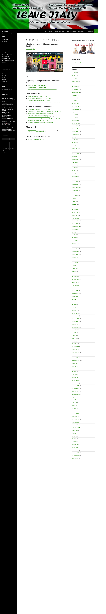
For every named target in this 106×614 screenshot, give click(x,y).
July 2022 (74, 137)
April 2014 (74, 408)
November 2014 (76, 388)
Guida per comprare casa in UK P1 (37, 87)
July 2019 (74, 232)
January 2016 (75, 349)
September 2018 (76, 260)
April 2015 (74, 374)
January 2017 (75, 316)
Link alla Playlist (30, 49)
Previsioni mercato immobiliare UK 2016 (39, 117)
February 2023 (75, 123)
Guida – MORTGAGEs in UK (37, 132)
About (45, 31)
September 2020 (76, 193)
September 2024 (76, 92)
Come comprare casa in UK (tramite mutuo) (39, 98)
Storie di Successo (6, 52)
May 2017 (74, 304)
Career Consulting (59, 31)
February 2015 (75, 380)
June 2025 (74, 84)
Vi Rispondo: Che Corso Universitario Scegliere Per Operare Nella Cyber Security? (8, 104)
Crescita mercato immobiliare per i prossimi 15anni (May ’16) (44, 118)
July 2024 (74, 98)
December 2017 (75, 285)
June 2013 (74, 436)
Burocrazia (4, 64)
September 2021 (76, 159)
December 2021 (75, 151)
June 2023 (74, 114)
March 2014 (75, 411)
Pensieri (4, 79)
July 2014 (74, 399)
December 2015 (75, 352)
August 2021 (75, 162)
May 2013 (74, 439)
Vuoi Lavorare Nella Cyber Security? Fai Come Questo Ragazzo (7, 109)
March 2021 (75, 176)
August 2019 (75, 229)
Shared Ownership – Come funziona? (37, 96)
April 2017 (74, 307)
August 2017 (75, 296)
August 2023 (75, 112)
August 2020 (75, 195)
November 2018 (76, 254)
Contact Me (90, 31)
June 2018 (74, 268)
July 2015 (74, 366)
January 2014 (75, 416)
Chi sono (51, 31)
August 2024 (75, 95)
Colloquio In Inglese (71, 31)
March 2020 (75, 209)
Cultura (3, 77)
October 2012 (75, 458)
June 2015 (74, 369)
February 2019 (75, 246)
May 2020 (74, 204)
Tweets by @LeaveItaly (77, 62)
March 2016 (75, 343)
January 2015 (75, 383)
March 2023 (75, 120)
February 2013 (75, 447)
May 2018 (74, 271)
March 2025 (75, 86)
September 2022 (76, 134)
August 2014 (75, 397)
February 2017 (75, 313)
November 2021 (76, 153)
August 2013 (75, 430)
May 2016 (74, 338)
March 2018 (75, 276)
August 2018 (75, 262)
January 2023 (75, 126)
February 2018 (75, 279)
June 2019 (74, 235)
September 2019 (76, 226)
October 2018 (75, 257)
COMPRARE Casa (6, 58)
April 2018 (74, 274)
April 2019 (74, 240)
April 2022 (74, 145)
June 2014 (74, 402)
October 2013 (75, 425)
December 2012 (75, 452)
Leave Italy (5, 31)
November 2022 (76, 131)
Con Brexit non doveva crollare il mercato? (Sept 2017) (42, 122)
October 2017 (75, 290)
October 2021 (75, 156)
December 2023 (75, 106)
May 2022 (74, 142)
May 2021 (74, 170)
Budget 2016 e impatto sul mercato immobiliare (40, 113)
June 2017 (74, 302)
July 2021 (74, 165)
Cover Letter (4, 41)
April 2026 (74, 78)
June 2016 (74, 335)
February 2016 (75, 346)
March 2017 (75, 310)
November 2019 (76, 221)
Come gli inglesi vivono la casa (36, 139)
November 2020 (76, 187)
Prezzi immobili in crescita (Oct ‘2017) (38, 120)
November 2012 (76, 455)
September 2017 (76, 293)
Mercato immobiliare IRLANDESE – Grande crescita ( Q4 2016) (44, 111)
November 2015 (76, 355)
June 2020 (74, 201)
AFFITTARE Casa (5, 56)
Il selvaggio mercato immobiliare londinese (39, 115)
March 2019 (75, 243)
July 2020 (74, 198)
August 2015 (75, 363)
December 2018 (75, 251)
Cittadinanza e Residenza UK (8, 60)
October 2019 (75, 223)
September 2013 (76, 427)
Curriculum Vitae (5, 43)
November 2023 (76, 109)
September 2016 (76, 327)
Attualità (4, 72)
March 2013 (75, 444)
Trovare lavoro (5, 39)
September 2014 (76, 394)
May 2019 (74, 237)
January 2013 (75, 450)
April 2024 (74, 100)
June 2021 (74, 167)
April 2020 (74, 207)
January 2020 (75, 215)
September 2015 (76, 360)
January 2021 (75, 181)
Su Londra (4, 75)
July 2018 (74, 265)
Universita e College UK (7, 54)
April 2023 (74, 117)
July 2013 (74, 433)
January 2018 (75, 282)
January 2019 (75, 248)
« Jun (4, 152)
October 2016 (75, 324)
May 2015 (74, 371)
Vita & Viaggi (4, 81)
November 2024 (76, 89)
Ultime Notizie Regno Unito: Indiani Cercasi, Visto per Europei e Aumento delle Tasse (8, 129)
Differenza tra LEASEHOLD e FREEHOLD (39, 100)
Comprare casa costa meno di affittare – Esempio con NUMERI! (44, 102)
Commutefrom (32, 130)
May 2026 (74, 75)
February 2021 (75, 179)
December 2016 (75, 318)
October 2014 (75, 391)
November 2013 (76, 422)
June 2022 (74, 139)
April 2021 (74, 173)
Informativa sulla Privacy (7, 89)
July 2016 (74, 332)
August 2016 (75, 330)
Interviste (4, 62)
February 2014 (75, 413)
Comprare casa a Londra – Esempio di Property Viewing (42, 89)
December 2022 (75, 128)
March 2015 (75, 377)
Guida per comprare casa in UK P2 (37, 85)
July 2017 (74, 299)
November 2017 (76, 288)
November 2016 (76, 321)
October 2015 (75, 357)
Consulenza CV (81, 31)
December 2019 (75, 218)
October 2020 (75, 190)
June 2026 (74, 72)
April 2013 (74, 441)
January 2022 (75, 148)
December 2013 (75, 419)
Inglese (3, 73)
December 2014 (75, 385)
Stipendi (4, 44)
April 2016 (74, 341)
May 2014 (74, 405)
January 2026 (75, 81)
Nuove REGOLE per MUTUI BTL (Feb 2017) (39, 109)
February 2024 (75, 103)
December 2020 (75, 184)
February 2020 (75, 212)
